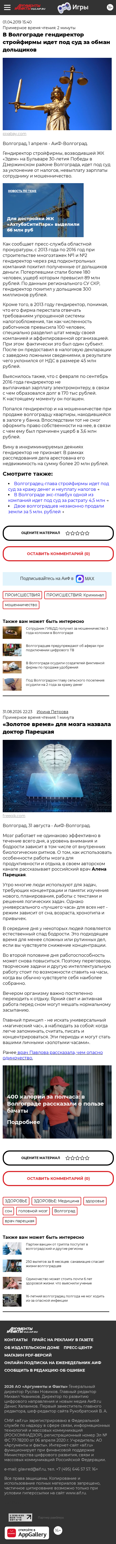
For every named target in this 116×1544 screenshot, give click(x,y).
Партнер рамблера (51, 1517)
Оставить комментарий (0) (58, 553)
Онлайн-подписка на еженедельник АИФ (52, 1362)
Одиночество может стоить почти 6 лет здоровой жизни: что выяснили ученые (59, 1281)
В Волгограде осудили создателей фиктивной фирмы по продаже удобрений (65, 665)
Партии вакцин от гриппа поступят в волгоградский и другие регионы (57, 1246)
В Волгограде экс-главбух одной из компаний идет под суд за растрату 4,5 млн (56, 497)
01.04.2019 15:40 (17, 22)
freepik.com (14, 815)
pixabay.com (14, 133)
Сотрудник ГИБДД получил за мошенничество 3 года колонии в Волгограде (67, 630)
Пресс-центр (78, 1347)
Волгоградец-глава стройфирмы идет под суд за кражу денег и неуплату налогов (58, 486)
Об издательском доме (31, 1347)
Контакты (16, 1339)
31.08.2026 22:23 (17, 711)
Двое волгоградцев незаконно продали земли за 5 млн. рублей (56, 509)
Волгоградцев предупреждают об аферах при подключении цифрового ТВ (65, 648)
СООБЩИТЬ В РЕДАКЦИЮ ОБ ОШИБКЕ (44, 1370)
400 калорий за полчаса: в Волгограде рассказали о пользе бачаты (55, 1103)
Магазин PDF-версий (28, 1355)
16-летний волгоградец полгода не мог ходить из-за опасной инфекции (65, 1298)
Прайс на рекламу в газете (62, 1339)
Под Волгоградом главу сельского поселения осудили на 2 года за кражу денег (65, 682)
